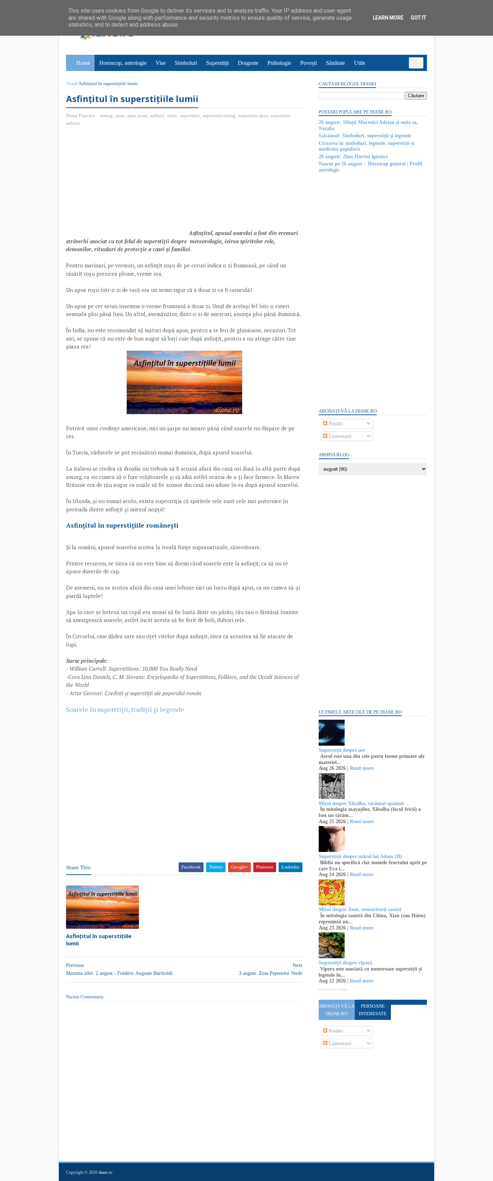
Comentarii (339, 436)
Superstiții (217, 63)
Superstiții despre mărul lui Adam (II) (360, 856)
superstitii (190, 115)
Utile (359, 63)
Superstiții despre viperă (345, 962)
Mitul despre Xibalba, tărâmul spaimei (361, 803)
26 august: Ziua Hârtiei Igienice (353, 156)
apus (120, 115)
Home (83, 63)
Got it (418, 18)
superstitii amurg (218, 115)
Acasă (72, 83)
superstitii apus (253, 115)
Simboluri (186, 63)
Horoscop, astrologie (123, 63)
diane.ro (105, 1172)
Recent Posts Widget (333, 989)
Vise (161, 63)
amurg (106, 115)
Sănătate (335, 63)
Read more (362, 768)
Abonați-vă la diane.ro (336, 1009)
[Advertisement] (126, 184)
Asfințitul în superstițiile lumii (98, 939)
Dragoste (248, 63)
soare (172, 115)
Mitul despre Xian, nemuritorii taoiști (360, 909)
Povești (308, 63)
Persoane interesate (373, 1009)
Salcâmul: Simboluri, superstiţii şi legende (365, 135)
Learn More (388, 18)
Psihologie (279, 63)
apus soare (137, 115)
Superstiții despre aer (342, 750)
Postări (335, 423)
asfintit (157, 115)
